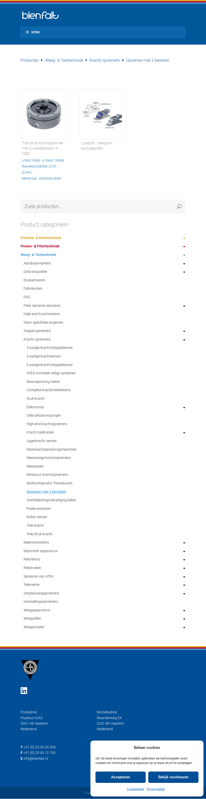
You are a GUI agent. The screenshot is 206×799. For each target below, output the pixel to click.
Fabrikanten (33, 288)
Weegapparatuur (37, 610)
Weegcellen (32, 618)
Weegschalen (34, 627)
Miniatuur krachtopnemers (47, 475)
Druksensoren (34, 280)
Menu (35, 32)
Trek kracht (35, 525)
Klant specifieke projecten (43, 322)
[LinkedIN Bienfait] (24, 690)
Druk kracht (36, 398)
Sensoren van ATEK (39, 576)
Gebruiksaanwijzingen (44, 415)
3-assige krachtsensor (44, 356)
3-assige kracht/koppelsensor (50, 348)
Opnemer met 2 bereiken (46, 492)
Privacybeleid (156, 789)
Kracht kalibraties (40, 432)
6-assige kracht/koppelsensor (50, 365)
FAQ (27, 297)
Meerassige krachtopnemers (49, 458)
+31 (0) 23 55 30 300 (40, 747)
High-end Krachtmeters (42, 314)
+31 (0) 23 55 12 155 (39, 753)
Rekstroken (32, 568)
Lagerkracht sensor (42, 441)
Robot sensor (37, 517)
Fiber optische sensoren (42, 306)
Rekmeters (32, 559)
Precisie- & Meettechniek (41, 238)
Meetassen (35, 466)
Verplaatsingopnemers (41, 593)
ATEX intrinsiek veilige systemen (51, 373)
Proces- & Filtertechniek (40, 246)
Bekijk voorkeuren (173, 777)
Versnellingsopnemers (41, 602)
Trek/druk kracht (40, 534)
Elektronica (35, 407)
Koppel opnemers (37, 331)
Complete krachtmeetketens (48, 390)
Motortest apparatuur (41, 551)
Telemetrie (31, 585)
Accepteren (120, 777)
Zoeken (179, 206)
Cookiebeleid (135, 789)
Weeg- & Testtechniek (64, 60)
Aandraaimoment (37, 263)
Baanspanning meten (43, 382)
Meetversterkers (36, 542)
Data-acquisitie (35, 272)
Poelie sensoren (39, 509)
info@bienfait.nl (35, 758)
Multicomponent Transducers (49, 483)
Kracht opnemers (105, 60)
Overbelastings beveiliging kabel (51, 500)
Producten (30, 60)
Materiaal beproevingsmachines (51, 449)
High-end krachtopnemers (47, 424)
